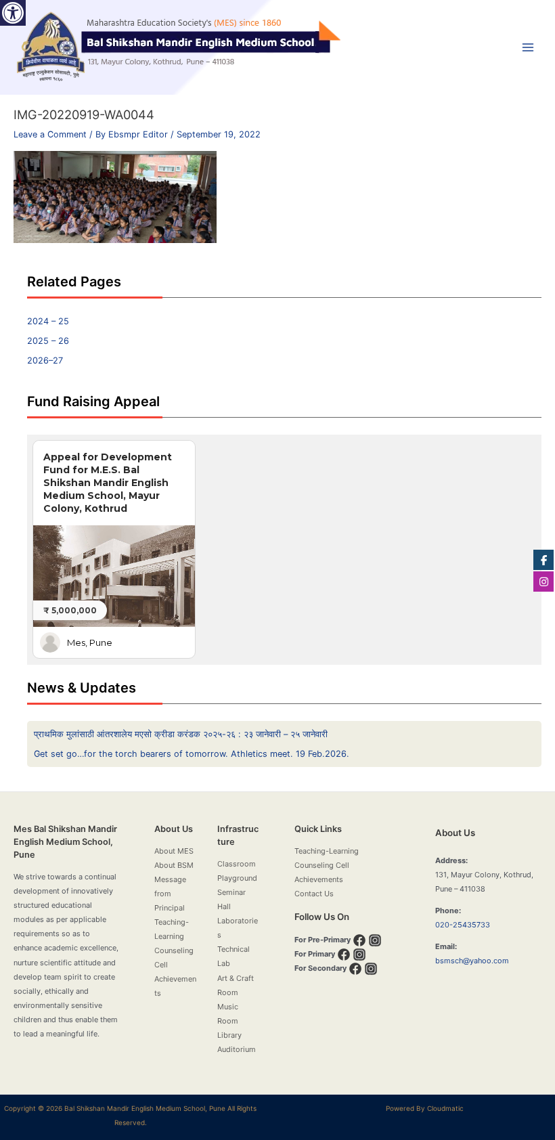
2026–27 (45, 360)
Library (229, 1035)
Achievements (318, 879)
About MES (174, 851)
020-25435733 (462, 924)
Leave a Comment (50, 134)
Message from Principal (170, 894)
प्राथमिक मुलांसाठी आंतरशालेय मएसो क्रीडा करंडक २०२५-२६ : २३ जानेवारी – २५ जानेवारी (181, 734)
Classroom (236, 864)
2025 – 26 (48, 341)
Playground (237, 878)
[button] (13, 13)
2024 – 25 (48, 321)
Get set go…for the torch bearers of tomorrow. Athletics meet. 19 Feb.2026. (191, 754)
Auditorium (236, 1049)
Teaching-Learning (326, 851)
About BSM (174, 865)
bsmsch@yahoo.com (472, 960)
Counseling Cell (321, 865)
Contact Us (314, 893)
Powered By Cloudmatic (425, 1108)
